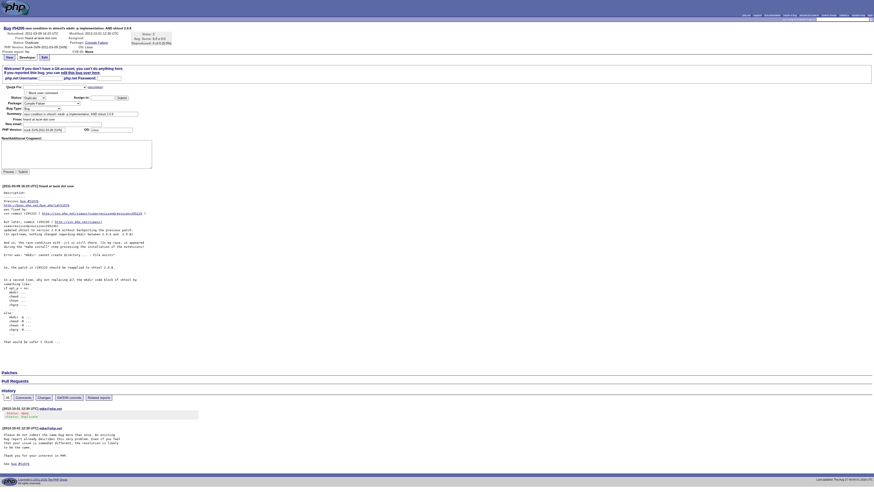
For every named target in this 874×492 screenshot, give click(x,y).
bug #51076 (29, 201)
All (7, 398)
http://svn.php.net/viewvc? (78, 222)
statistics (844, 15)
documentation (773, 15)
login (870, 15)
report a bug (790, 15)
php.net (746, 15)
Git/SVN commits (69, 398)
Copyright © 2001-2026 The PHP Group (42, 479)
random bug (858, 15)
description (95, 87)
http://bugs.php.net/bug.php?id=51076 (36, 205)
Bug (7, 28)
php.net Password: (80, 78)
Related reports (99, 398)
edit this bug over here (80, 73)
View (9, 57)
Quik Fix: (14, 87)
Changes (44, 398)
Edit (45, 57)
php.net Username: (21, 78)
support (757, 15)
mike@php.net (50, 408)
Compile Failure (96, 42)
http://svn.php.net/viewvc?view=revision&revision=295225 (92, 213)
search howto (829, 15)
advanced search (809, 15)
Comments (23, 398)
